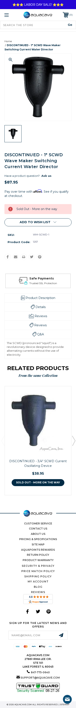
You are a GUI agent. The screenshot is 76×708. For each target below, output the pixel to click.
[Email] (15, 257)
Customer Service (38, 523)
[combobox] (38, 25)
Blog (38, 586)
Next (73, 440)
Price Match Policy (38, 571)
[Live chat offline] (67, 699)
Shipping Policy (38, 576)
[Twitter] (31, 257)
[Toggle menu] (11, 15)
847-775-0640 (40, 672)
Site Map (38, 544)
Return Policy (38, 554)
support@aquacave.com (40, 677)
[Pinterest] (40, 257)
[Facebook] (7, 257)
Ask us (46, 175)
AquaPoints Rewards (38, 549)
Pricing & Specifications (38, 539)
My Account (38, 581)
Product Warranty (38, 560)
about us (38, 533)
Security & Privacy (38, 565)
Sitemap (64, 704)
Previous (3, 440)
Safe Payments (41, 278)
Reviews (38, 592)
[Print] (23, 257)
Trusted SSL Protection (43, 283)
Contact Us (38, 528)
